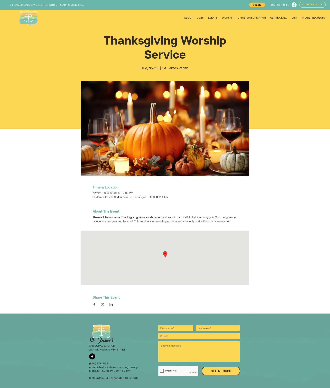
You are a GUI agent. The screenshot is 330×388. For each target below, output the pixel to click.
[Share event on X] (102, 304)
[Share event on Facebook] (94, 304)
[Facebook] (294, 5)
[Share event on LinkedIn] (111, 304)
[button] (257, 5)
